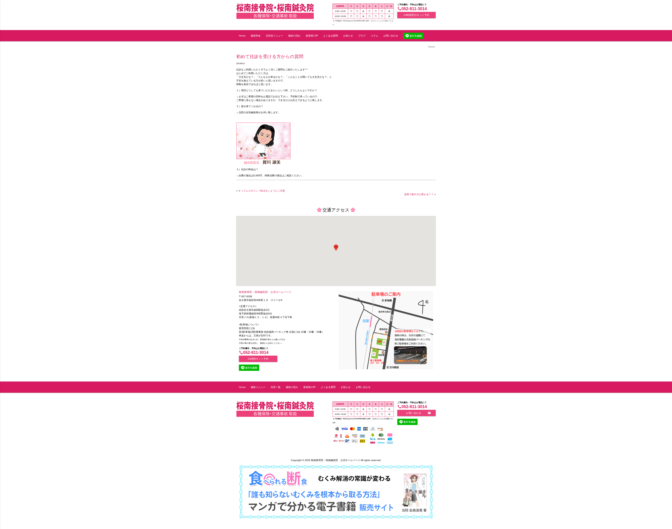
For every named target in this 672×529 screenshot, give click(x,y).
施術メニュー (258, 387)
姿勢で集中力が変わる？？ (419, 194)
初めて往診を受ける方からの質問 (269, 56)
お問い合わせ (390, 35)
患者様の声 (312, 35)
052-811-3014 (412, 8)
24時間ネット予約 (258, 358)
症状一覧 (276, 387)
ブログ (362, 35)
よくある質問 (330, 35)
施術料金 (256, 35)
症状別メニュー (274, 35)
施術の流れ (294, 35)
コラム (374, 35)
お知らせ (348, 35)
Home (242, 35)
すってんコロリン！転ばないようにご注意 (261, 190)
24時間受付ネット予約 (416, 15)
